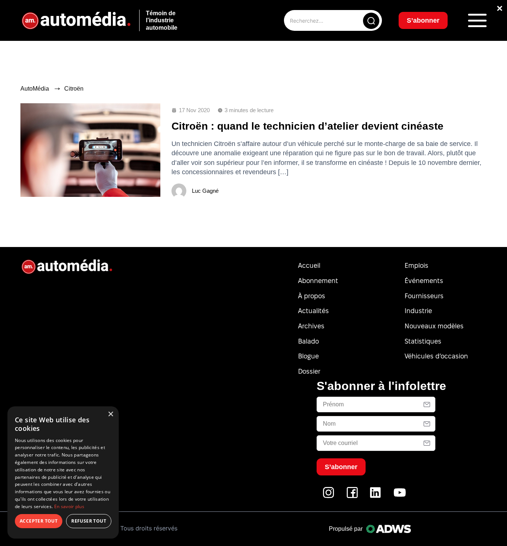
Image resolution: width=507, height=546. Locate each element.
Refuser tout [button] (88, 521)
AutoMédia (34, 88)
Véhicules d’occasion (436, 356)
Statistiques (423, 341)
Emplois (416, 265)
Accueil (309, 265)
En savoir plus (69, 506)
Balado (308, 341)
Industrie (418, 310)
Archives (311, 325)
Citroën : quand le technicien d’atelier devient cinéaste (307, 126)
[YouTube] (400, 496)
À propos (311, 295)
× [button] (110, 414)
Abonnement (318, 280)
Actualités (313, 310)
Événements (424, 280)
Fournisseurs (424, 295)
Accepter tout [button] (39, 521)
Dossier (309, 371)
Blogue (308, 356)
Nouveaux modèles (434, 325)
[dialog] (63, 472)
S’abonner (423, 20)
